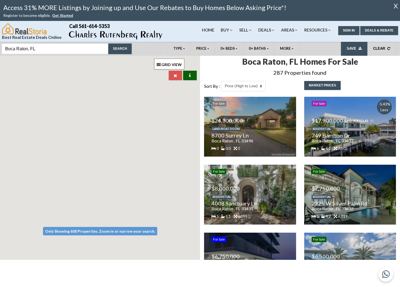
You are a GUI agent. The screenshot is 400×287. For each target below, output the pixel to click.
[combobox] (55, 48)
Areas (287, 29)
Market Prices (322, 85)
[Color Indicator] (190, 75)
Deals (264, 29)
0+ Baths (257, 48)
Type (177, 48)
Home (208, 29)
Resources (315, 29)
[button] (63, 16)
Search (120, 49)
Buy (225, 29)
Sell (243, 29)
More (285, 48)
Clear (380, 48)
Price (201, 48)
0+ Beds (227, 48)
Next (289, 126)
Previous (208, 126)
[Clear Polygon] (175, 75)
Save (352, 48)
